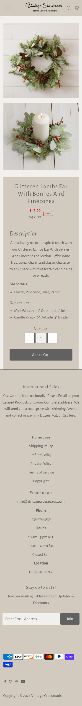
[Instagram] (10, 682)
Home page (41, 437)
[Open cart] (76, 8)
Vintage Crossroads (46, 696)
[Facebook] (5, 682)
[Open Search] (68, 8)
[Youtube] (23, 682)
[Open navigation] (11, 8)
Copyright (41, 481)
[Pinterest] (16, 682)
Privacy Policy (40, 464)
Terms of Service (41, 472)
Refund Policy (41, 455)
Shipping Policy (41, 446)
